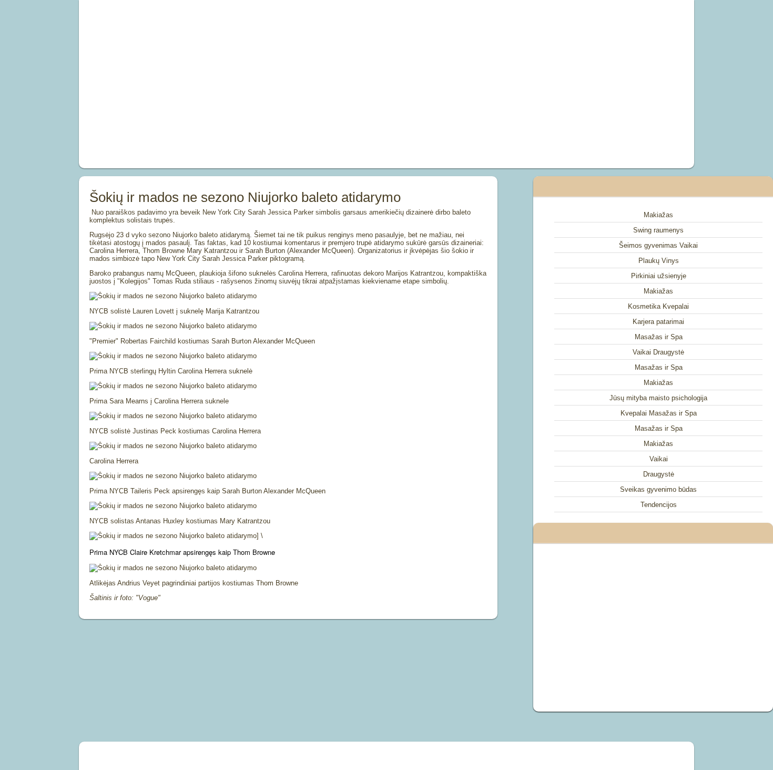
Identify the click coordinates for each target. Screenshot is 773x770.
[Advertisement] (267, 84)
